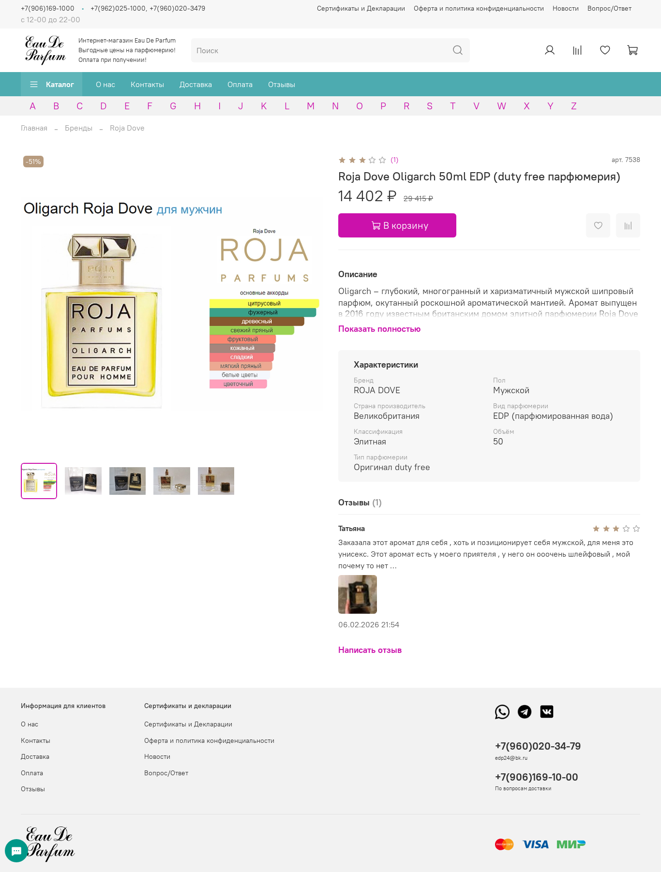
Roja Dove (127, 128)
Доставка (196, 84)
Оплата (240, 84)
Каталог (60, 84)
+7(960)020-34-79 (538, 746)
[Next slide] (307, 304)
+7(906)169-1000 (48, 8)
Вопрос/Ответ (609, 8)
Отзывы (281, 84)
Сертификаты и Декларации (361, 8)
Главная (34, 128)
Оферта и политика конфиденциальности (479, 8)
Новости (566, 8)
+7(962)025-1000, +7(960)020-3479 (147, 8)
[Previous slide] (36, 304)
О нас (105, 84)
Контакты (147, 84)
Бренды (78, 128)
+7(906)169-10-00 (536, 776)
